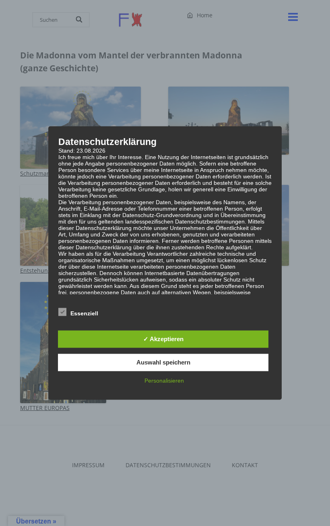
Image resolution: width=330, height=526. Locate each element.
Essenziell (84, 313)
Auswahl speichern (163, 362)
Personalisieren (164, 380)
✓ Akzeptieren (163, 338)
